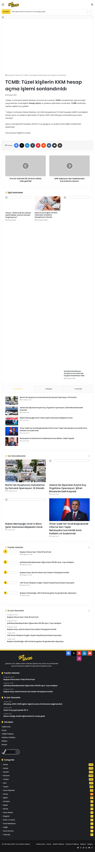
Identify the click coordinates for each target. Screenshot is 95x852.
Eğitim (5, 798)
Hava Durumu (8, 831)
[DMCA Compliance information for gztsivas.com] (11, 754)
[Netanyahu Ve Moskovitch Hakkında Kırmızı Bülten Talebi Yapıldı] (11, 441)
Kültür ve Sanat (9, 820)
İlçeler (5, 805)
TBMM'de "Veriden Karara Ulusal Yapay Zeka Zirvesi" (31, 11)
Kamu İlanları (8, 812)
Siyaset (6, 772)
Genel (5, 764)
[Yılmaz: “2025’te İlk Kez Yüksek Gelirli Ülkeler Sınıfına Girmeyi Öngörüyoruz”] (18, 203)
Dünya (5, 794)
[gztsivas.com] (18, 5)
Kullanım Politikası (8, 737)
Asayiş (5, 768)
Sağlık (5, 827)
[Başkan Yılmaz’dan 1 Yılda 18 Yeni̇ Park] (11, 555)
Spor (5, 783)
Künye (4, 730)
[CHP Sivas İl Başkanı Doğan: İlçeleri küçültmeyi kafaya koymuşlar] (11, 586)
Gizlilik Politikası (8, 734)
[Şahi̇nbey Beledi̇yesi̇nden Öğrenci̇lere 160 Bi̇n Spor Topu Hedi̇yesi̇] (11, 565)
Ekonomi (19, 75)
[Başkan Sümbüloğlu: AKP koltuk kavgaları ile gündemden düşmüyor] (11, 596)
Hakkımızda (6, 727)
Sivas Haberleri (9, 790)
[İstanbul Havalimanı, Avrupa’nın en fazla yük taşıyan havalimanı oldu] (77, 282)
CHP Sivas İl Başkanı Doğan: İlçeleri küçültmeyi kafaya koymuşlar (47, 583)
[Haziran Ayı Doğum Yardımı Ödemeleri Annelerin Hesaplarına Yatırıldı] (47, 203)
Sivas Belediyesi (9, 823)
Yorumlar (78, 389)
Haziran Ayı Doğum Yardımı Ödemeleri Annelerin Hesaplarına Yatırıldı (46, 215)
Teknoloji (6, 835)
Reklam (4, 741)
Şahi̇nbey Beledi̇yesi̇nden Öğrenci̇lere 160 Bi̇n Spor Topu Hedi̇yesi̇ (47, 562)
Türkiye (6, 779)
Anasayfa (10, 75)
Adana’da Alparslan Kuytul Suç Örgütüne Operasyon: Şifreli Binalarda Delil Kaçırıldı (67, 488)
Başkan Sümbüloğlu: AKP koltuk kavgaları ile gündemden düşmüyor (48, 593)
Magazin (6, 816)
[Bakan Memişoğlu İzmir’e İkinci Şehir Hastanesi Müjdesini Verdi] (11, 421)
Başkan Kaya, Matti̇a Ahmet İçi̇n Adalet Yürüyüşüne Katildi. (44, 572)
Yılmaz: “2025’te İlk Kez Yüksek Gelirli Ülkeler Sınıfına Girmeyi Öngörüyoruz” (18, 215)
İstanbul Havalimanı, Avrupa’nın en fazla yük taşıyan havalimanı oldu (74, 373)
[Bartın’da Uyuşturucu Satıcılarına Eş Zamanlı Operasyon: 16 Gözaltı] (11, 400)
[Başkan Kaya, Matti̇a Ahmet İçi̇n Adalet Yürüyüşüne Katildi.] (11, 575)
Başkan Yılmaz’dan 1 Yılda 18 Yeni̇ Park (35, 552)
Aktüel (5, 809)
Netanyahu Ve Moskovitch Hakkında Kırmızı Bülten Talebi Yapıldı (47, 438)
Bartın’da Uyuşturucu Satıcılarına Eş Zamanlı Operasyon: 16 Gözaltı (48, 397)
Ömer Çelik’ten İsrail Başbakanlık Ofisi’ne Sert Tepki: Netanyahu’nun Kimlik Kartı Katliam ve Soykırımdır (68, 528)
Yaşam (5, 787)
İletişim (4, 745)
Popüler (49, 389)
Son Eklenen (18, 389)
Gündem (6, 801)
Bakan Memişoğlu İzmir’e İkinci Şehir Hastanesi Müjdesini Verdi (46, 418)
